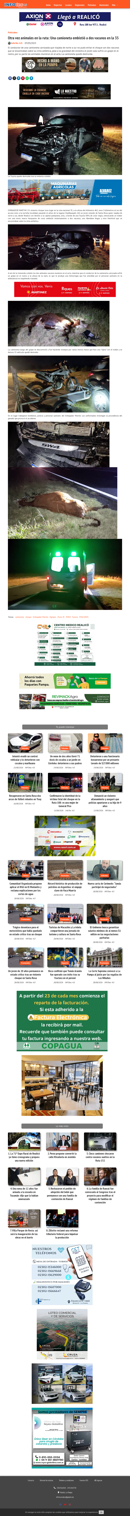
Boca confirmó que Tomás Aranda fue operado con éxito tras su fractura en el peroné (65, 974)
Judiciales (104, 875)
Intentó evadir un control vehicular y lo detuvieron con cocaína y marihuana (25, 759)
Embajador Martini (40, 617)
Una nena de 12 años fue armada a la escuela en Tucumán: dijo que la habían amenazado (24, 1194)
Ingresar (99, 1480)
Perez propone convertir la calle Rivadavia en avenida (63, 1155)
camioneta (19, 617)
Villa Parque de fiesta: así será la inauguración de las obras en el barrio (24, 1234)
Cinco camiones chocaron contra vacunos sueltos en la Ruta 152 (100, 1157)
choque (28, 617)
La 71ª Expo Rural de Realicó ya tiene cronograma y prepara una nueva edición (24, 1157)
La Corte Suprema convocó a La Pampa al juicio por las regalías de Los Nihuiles (104, 974)
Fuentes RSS (84, 1480)
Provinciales (25, 919)
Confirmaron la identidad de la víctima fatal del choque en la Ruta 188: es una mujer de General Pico (65, 801)
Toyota (75, 617)
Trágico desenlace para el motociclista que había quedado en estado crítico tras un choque (25, 930)
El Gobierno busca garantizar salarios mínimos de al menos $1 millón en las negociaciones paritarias (104, 932)
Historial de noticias (46, 1480)
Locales (68, 5)
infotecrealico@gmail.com (65, 1497)
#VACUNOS (83, 617)
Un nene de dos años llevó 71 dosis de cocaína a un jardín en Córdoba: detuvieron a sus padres (65, 759)
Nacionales (104, 5)
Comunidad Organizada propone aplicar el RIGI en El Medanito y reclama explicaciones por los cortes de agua (26, 889)
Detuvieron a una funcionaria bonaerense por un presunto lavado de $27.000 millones (105, 759)
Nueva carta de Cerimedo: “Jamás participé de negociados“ (104, 885)
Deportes (58, 5)
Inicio (48, 5)
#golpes (53, 617)
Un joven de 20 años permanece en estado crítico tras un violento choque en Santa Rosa (25, 974)
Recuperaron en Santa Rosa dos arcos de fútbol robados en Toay (25, 797)
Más (113, 5)
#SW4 (68, 617)
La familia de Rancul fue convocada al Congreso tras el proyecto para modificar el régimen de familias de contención (100, 1195)
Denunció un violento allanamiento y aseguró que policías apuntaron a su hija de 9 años (105, 801)
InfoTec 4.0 (16, 43)
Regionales (80, 5)
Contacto (31, 1480)
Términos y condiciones (66, 1480)
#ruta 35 (60, 617)
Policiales (92, 5)
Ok (101, 1512)
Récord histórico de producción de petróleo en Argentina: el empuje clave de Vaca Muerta (65, 887)
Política (25, 875)
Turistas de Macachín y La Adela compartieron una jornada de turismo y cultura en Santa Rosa (65, 930)
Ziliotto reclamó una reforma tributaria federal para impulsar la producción (62, 1234)
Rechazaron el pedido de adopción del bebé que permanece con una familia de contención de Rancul (62, 1194)
